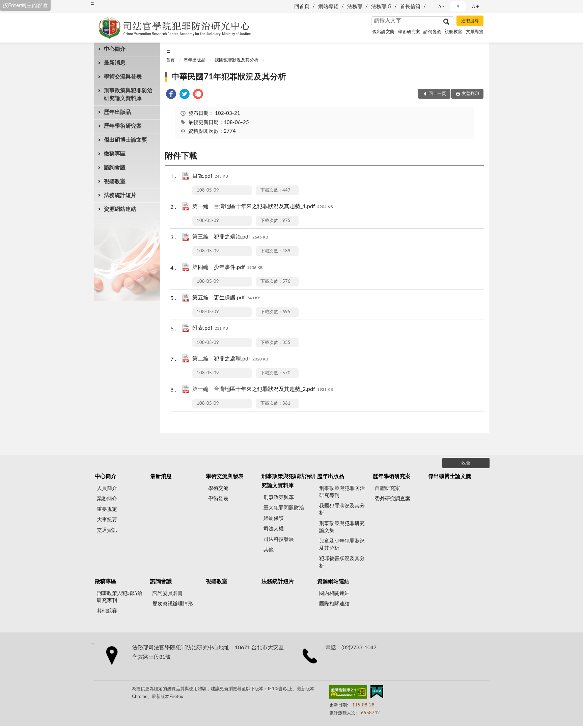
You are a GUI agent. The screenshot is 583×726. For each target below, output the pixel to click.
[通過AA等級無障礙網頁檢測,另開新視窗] (348, 693)
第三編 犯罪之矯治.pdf (230, 237)
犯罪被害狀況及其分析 (342, 562)
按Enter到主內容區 (25, 5)
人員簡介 (107, 488)
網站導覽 (328, 6)
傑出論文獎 (383, 32)
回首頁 (301, 6)
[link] (171, 95)
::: (92, 3)
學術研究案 (409, 32)
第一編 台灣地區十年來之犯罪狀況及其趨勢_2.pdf (262, 389)
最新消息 (115, 63)
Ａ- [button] (440, 6)
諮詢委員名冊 (167, 593)
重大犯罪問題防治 (283, 507)
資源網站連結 (120, 209)
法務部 (354, 6)
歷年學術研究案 (123, 126)
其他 (268, 549)
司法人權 (273, 528)
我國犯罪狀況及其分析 (236, 60)
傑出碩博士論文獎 (125, 140)
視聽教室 (453, 32)
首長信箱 (410, 6)
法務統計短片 (120, 195)
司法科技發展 (278, 539)
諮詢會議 (432, 32)
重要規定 (107, 509)
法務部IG (381, 6)
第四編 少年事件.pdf (227, 267)
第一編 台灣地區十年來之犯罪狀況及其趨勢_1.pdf (262, 206)
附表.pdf (210, 328)
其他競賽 (107, 611)
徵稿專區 (115, 153)
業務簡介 (107, 498)
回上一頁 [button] (437, 94)
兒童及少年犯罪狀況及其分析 (342, 545)
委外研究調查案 (392, 498)
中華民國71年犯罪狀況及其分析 (228, 77)
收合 (466, 463)
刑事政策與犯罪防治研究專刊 (342, 492)
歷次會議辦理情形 (172, 603)
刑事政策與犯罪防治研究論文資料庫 (128, 94)
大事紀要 (107, 519)
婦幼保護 (273, 518)
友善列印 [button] (470, 94)
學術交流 (218, 488)
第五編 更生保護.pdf (226, 297)
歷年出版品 (117, 112)
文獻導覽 (474, 32)
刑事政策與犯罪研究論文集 (342, 527)
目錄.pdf (210, 176)
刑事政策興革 (278, 497)
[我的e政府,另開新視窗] (376, 693)
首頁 (170, 60)
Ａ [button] (458, 6)
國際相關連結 (334, 603)
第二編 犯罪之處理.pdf (230, 358)
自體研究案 (387, 488)
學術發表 (218, 498)
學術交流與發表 (123, 76)
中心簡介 (115, 49)
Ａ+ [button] (475, 6)
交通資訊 (107, 530)
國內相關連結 (334, 593)
